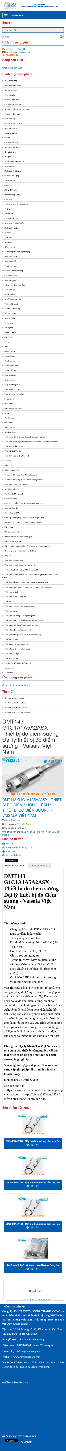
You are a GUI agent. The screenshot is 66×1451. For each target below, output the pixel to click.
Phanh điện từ (9, 356)
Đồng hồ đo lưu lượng (12, 512)
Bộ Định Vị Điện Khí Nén (13, 123)
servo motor (9, 213)
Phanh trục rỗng (10, 370)
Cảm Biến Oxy (9, 118)
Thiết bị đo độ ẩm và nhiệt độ (15, 596)
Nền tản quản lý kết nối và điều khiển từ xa (20, 550)
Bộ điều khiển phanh (11, 365)
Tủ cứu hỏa (8, 672)
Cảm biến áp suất (10, 90)
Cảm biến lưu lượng (11, 175)
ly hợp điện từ (9, 399)
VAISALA (22, 827)
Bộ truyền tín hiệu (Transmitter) (16, 484)
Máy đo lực (8, 527)
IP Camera (8, 460)
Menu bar (17, 15)
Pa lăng (7, 209)
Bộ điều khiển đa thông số (14, 161)
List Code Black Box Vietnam (15, 702)
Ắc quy (7, 413)
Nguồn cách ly (9, 351)
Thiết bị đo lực (9, 289)
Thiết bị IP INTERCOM (12, 451)
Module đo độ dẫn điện (12, 171)
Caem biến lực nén (11, 128)
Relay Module (9, 166)
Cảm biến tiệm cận (11, 142)
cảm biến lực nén (10, 133)
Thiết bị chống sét (11, 304)
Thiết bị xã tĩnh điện (11, 653)
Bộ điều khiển (9, 294)
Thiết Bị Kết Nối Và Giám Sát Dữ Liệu (18, 204)
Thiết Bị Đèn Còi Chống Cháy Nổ (16, 456)
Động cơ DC (9, 403)
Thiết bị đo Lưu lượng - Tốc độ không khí (19, 615)
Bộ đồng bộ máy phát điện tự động (17, 251)
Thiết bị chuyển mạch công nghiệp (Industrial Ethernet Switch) (27, 582)
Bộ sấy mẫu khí (10, 266)
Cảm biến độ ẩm (10, 275)
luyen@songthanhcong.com (17, 52)
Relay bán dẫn (9, 318)
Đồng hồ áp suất (10, 256)
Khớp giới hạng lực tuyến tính (15, 394)
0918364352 (12, 851)
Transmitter (8, 668)
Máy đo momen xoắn (12, 531)
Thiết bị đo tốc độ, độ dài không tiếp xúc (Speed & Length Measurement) (31, 441)
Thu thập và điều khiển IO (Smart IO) (18, 663)
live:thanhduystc (14, 855)
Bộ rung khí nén (10, 313)
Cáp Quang (8, 199)
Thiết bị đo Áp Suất (11, 592)
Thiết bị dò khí (9, 601)
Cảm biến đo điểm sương (13, 270)
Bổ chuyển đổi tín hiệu (12, 308)
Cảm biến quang (10, 498)
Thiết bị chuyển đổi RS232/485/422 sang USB (21, 569)
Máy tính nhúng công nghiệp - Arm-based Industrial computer (27, 546)
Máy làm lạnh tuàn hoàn (13, 408)
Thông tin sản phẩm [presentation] (15, 865)
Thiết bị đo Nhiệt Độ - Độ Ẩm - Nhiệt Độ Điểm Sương (23, 620)
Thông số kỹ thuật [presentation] (39, 865)
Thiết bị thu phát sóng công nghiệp (17, 644)
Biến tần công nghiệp (12, 470)
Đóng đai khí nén (10, 280)
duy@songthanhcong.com (19, 847)
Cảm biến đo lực (10, 489)
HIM (6, 346)
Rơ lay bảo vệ (9, 247)
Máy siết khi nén (10, 190)
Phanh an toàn (9, 361)
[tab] (14, 865)
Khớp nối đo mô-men (12, 389)
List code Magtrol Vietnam (14, 698)
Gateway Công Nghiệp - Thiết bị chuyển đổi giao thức (24, 517)
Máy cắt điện (9, 337)
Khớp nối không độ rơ (12, 384)
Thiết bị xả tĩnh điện (11, 658)
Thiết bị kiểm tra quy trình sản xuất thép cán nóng (22, 634)
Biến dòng (8, 465)
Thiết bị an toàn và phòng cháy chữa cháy (20, 565)
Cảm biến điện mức (11, 99)
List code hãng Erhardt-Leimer (15, 707)
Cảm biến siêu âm (11, 218)
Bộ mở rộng (8, 323)
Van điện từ (8, 327)
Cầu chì (7, 137)
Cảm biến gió (9, 418)
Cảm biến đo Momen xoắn (14, 494)
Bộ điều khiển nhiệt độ (12, 299)
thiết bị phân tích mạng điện (14, 285)
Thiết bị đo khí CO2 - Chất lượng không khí (20, 606)
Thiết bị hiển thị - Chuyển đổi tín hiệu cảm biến (21, 625)
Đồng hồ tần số (10, 261)
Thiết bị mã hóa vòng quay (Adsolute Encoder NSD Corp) (25, 437)
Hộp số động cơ (10, 152)
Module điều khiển (11, 228)
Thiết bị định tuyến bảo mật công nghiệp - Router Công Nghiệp (27, 587)
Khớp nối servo (10, 380)
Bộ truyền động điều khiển (14, 223)
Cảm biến (8, 232)
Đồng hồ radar (9, 95)
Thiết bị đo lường (10, 611)
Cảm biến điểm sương (12, 104)
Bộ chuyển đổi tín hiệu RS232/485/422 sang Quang (23, 479)
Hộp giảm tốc (9, 156)
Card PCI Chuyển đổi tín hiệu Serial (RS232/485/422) (24, 503)
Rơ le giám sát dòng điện (13, 560)
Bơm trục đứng (10, 432)
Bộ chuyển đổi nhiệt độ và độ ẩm (16, 109)
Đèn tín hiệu (8, 422)
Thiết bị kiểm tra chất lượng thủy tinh (17, 630)
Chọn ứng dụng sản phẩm (15, 685)
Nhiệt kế (7, 555)
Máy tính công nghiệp (12, 194)
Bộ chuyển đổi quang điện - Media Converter (21, 475)
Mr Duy (9, 843)
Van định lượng (9, 180)
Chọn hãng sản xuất (12, 67)
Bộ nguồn (8, 242)
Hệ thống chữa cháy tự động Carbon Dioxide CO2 (23, 522)
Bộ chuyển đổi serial (11, 114)
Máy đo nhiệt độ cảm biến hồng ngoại (18, 536)
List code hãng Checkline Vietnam (17, 712)
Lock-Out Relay (10, 332)
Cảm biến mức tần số (12, 147)
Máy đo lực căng (10, 427)
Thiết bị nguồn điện (11, 639)
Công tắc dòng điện (11, 508)
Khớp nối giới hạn (10, 375)
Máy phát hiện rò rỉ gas (13, 541)
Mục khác (8, 185)
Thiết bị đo (8, 237)
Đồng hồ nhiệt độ (10, 80)
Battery (7, 342)
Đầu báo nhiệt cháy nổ (12, 85)
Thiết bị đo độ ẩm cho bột (13, 446)
